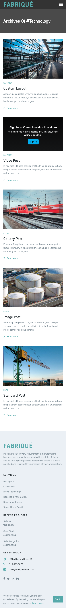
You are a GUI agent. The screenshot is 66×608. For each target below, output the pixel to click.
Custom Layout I (16, 88)
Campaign (7, 83)
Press (6, 233)
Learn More (38, 603)
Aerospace (8, 481)
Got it (57, 599)
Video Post (11, 160)
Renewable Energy (12, 502)
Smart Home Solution (14, 507)
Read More (12, 108)
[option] (33, 209)
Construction (9, 486)
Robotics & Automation (15, 496)
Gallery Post (12, 238)
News (5, 390)
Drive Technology (12, 491)
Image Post (12, 317)
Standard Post (14, 395)
